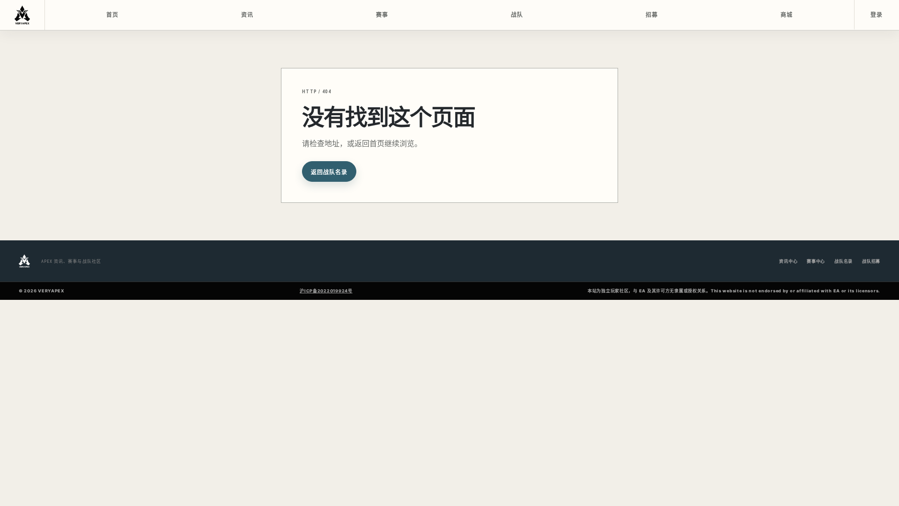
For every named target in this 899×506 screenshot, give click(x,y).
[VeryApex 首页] (22, 15)
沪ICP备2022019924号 (326, 290)
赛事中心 (816, 261)
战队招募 (871, 261)
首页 (112, 15)
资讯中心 (788, 261)
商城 (787, 15)
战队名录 (843, 261)
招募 (652, 15)
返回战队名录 (329, 172)
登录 (876, 15)
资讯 (247, 15)
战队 (517, 15)
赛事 (382, 15)
